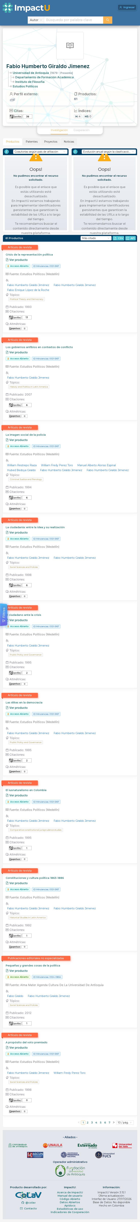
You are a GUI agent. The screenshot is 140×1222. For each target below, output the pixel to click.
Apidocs (69, 1205)
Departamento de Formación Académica (44, 77)
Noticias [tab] (69, 141)
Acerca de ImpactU (70, 1192)
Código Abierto (70, 1199)
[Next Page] (114, 1122)
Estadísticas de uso (70, 1209)
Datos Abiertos (70, 1202)
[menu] (70, 130)
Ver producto (18, 260)
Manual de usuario (70, 1195)
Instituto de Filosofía (29, 82)
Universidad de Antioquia (43, 73)
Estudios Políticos (25, 86)
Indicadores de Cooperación (70, 1212)
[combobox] (73, 20)
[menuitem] (59, 130)
